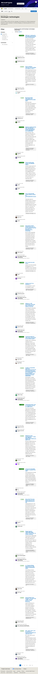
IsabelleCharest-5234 (20, 57)
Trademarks (16, 672)
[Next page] (32, 665)
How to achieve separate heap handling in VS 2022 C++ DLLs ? (30, 67)
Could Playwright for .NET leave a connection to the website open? (30, 337)
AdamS (18, 184)
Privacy (23, 671)
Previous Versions (9, 671)
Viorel (18, 463)
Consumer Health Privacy (30, 671)
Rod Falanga (19, 362)
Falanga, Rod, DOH (20, 426)
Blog (14, 671)
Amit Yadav (19, 592)
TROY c (18, 274)
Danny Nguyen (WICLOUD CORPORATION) (21, 257)
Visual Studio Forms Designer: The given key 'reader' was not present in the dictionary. (30, 599)
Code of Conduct (9, 672)
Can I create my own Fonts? (29, 263)
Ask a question (33, 11)
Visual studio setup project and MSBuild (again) (29, 163)
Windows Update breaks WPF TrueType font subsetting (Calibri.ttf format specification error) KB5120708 (30, 129)
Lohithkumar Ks (20, 118)
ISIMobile (19, 153)
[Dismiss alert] (36, 2)
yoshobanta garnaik (20, 293)
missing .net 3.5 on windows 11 (29, 284)
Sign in (35, 8)
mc (17, 489)
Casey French (19, 588)
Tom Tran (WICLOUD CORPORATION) (20, 494)
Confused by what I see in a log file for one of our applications (30, 405)
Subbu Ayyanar (20, 252)
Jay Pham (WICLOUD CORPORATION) (20, 331)
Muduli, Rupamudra (20, 88)
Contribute (18, 671)
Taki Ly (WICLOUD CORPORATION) (23, 625)
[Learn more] (6, 35)
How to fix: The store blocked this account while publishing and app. (30, 501)
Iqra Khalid (19, 278)
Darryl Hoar (19, 217)
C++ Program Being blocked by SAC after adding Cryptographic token (30, 567)
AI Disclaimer (3, 671)
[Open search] (33, 9)
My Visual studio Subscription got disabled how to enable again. (30, 99)
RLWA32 (18, 92)
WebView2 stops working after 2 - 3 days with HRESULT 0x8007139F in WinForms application (30, 437)
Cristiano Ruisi (19, 526)
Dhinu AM (19, 157)
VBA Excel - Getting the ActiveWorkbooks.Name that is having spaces (30, 36)
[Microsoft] (1, 8)
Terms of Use (3, 672)
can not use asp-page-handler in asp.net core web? (30, 469)
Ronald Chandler (20, 326)
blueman (18, 522)
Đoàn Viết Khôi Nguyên (21, 555)
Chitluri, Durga (19, 394)
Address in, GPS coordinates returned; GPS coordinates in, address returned (30, 305)
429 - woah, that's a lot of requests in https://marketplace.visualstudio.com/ (30, 632)
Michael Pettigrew (20, 621)
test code (19, 460)
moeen (18, 220)
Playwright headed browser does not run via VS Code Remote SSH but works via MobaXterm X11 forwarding (30, 228)
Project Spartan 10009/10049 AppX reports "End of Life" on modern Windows (30, 533)
